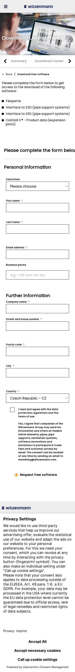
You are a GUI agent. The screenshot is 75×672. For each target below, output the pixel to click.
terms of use (26, 416)
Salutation (13, 179)
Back (9, 74)
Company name (16, 302)
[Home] (38, 6)
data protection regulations (38, 411)
